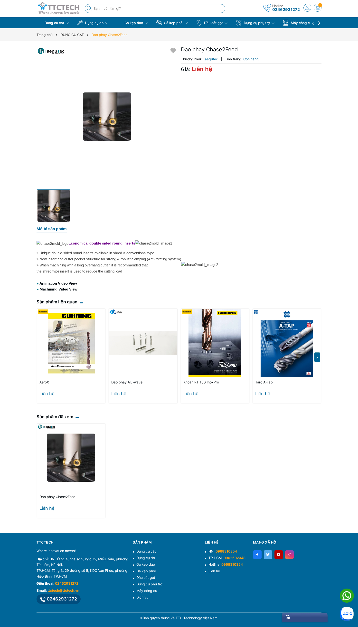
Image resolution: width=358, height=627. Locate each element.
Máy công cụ (301, 23)
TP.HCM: (226, 558)
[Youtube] (278, 554)
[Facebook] (257, 554)
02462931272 (286, 9)
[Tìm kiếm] (89, 8)
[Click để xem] (107, 116)
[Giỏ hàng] (317, 8)
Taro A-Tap (264, 382)
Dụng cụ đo (94, 23)
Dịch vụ (142, 597)
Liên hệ (214, 571)
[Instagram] (289, 554)
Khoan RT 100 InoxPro (201, 382)
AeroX (44, 382)
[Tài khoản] (307, 8)
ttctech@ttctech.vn (63, 590)
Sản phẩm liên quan (57, 301)
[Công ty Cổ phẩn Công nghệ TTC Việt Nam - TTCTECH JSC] (59, 8)
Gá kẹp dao (133, 23)
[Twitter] (268, 554)
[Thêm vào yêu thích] (173, 50)
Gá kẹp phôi (173, 23)
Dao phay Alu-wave (126, 382)
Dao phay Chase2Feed (57, 497)
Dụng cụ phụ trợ (257, 23)
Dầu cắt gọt (213, 23)
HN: (222, 551)
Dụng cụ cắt (54, 23)
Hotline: (225, 564)
